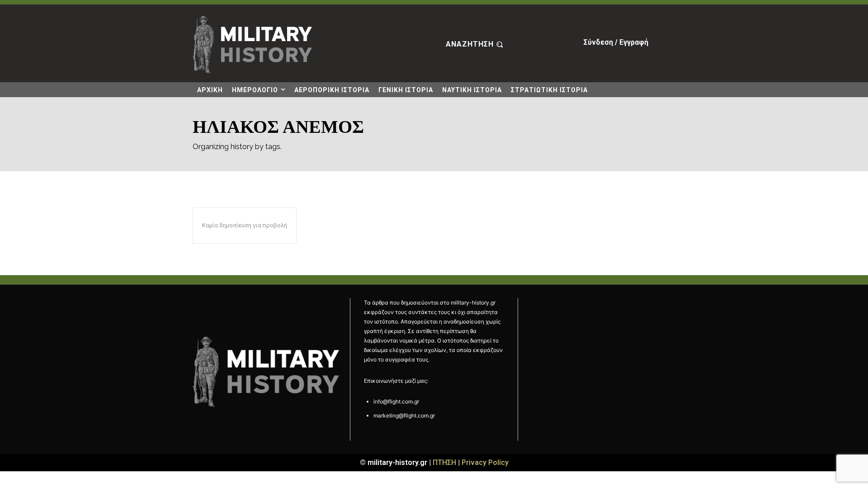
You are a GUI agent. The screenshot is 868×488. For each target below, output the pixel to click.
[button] (475, 45)
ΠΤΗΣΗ (444, 462)
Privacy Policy (485, 462)
